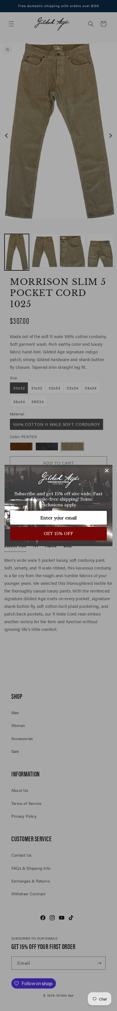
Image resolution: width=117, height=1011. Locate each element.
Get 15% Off (58, 533)
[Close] (106, 470)
